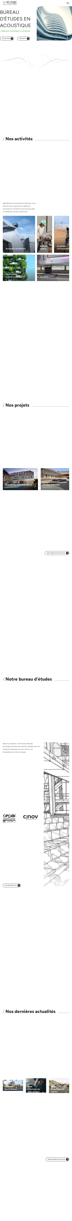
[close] (68, 3)
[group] (24, 479)
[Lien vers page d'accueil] (10, 3)
